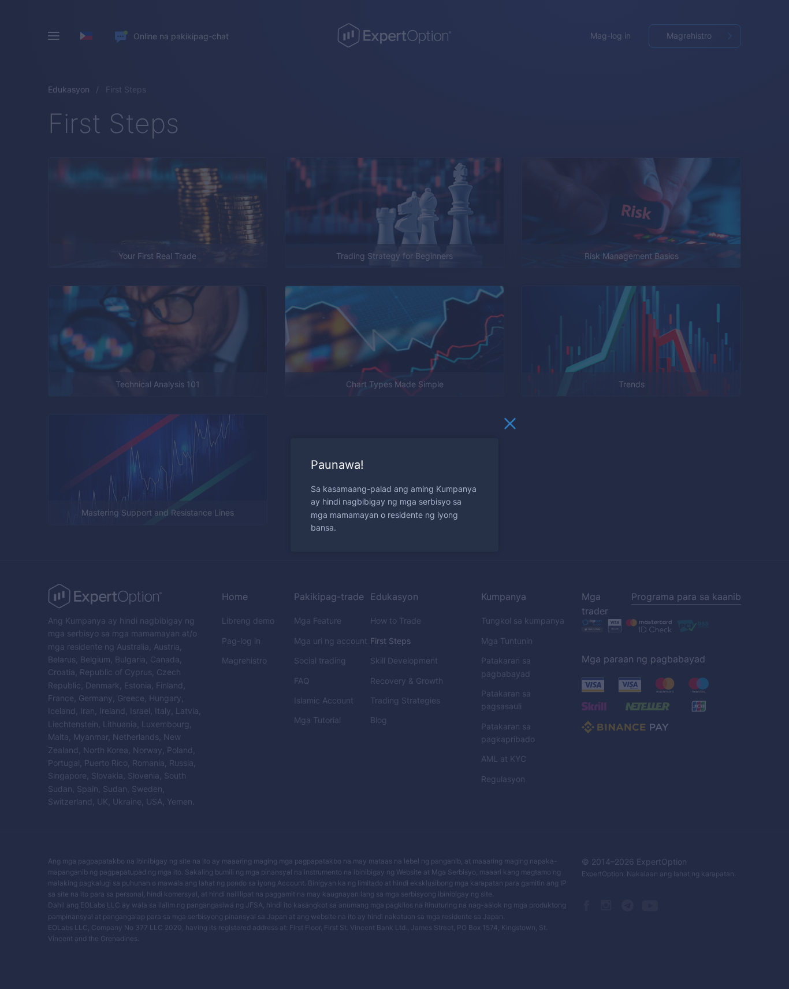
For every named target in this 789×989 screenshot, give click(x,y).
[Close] (510, 426)
